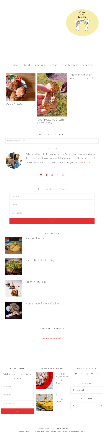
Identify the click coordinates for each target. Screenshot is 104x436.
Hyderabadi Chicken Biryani (42, 260)
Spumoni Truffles (36, 281)
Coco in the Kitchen (52, 23)
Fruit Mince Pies (59, 399)
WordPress (74, 432)
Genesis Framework (59, 432)
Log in (82, 432)
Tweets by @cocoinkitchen (52, 338)
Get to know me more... (83, 162)
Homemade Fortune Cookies (43, 303)
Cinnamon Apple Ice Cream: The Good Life (81, 76)
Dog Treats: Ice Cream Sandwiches (50, 121)
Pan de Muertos (35, 238)
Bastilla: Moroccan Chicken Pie (62, 378)
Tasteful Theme (41, 432)
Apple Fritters (14, 103)
